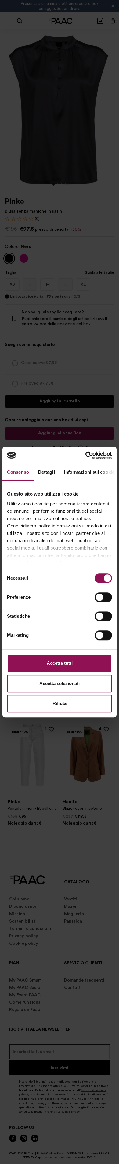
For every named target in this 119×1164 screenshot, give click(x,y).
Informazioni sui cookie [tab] (89, 472)
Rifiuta (59, 703)
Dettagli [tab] (46, 472)
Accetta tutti (60, 663)
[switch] (103, 597)
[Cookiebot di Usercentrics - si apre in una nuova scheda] (85, 455)
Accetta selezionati (59, 683)
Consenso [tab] (18, 472)
